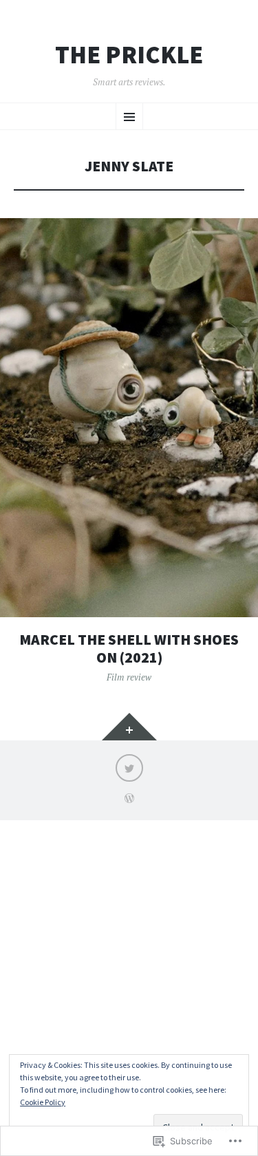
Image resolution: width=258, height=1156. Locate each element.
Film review (129, 677)
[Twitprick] (129, 768)
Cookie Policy (42, 1102)
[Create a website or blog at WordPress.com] (129, 799)
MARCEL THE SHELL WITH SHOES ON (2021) (129, 648)
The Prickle (129, 55)
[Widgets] (129, 726)
